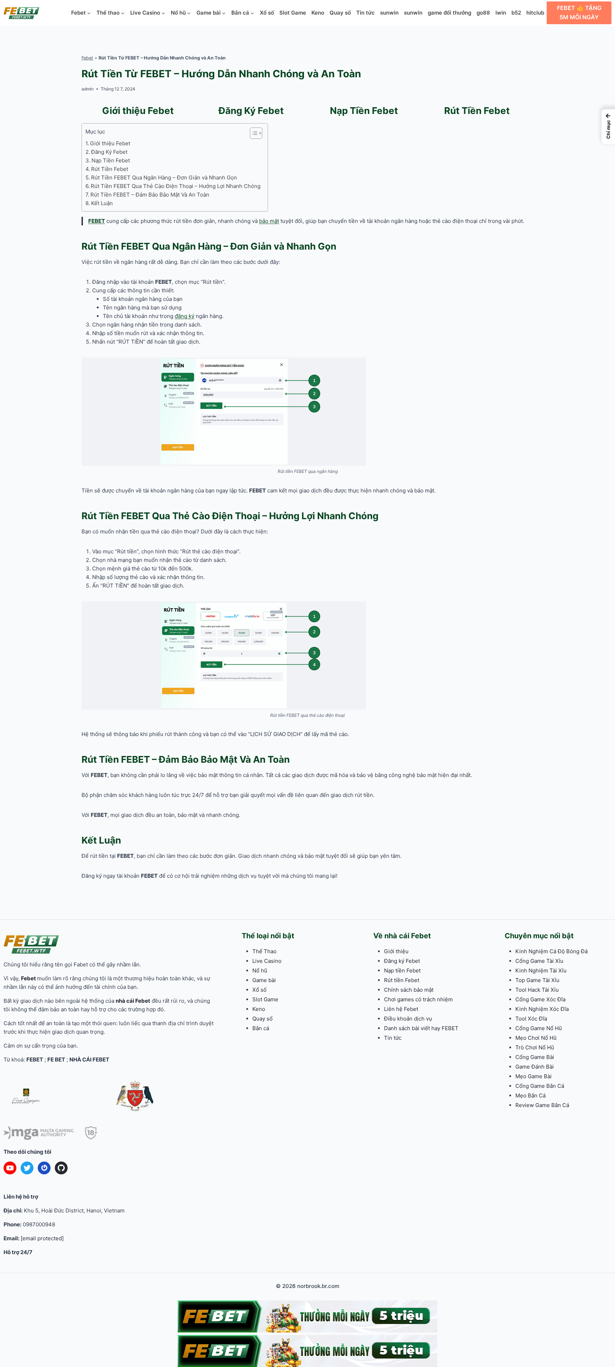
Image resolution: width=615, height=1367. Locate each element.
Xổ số (267, 12)
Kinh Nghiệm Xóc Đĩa (542, 1009)
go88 (483, 12)
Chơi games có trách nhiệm (418, 999)
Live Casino (267, 961)
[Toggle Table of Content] (253, 133)
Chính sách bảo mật (408, 989)
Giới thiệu (396, 951)
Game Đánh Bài (534, 1066)
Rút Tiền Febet (477, 110)
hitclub (535, 12)
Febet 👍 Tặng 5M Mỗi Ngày (579, 12)
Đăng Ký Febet (251, 110)
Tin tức (365, 12)
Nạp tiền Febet (402, 970)
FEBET (96, 221)
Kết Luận (102, 203)
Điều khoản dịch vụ (408, 1018)
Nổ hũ (259, 970)
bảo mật (269, 221)
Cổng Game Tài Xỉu (539, 961)
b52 (516, 12)
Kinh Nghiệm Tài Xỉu (541, 970)
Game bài (264, 980)
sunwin (389, 12)
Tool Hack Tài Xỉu (537, 989)
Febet (87, 58)
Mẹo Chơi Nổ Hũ (536, 1037)
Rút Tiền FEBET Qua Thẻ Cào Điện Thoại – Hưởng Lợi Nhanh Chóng (176, 186)
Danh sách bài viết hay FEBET (421, 1028)
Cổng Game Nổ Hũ (538, 1028)
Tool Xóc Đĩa (531, 1018)
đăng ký (184, 316)
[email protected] (42, 1238)
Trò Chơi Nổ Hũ (534, 1047)
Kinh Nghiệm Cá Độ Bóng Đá (551, 951)
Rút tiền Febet (401, 980)
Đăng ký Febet (402, 961)
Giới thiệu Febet (138, 110)
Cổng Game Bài (534, 1057)
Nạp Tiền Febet (364, 110)
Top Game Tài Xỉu (537, 980)
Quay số (340, 12)
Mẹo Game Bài (533, 1076)
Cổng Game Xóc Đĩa (540, 999)
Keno (317, 12)
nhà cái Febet (133, 1000)
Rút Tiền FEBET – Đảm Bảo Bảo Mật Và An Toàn (149, 194)
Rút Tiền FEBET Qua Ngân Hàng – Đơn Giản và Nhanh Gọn (164, 177)
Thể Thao (264, 951)
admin (88, 89)
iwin (500, 12)
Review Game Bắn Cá (542, 1105)
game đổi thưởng (449, 12)
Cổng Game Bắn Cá (539, 1085)
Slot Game (292, 12)
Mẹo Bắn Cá (530, 1095)
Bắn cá (260, 1028)
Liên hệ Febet (401, 1009)
